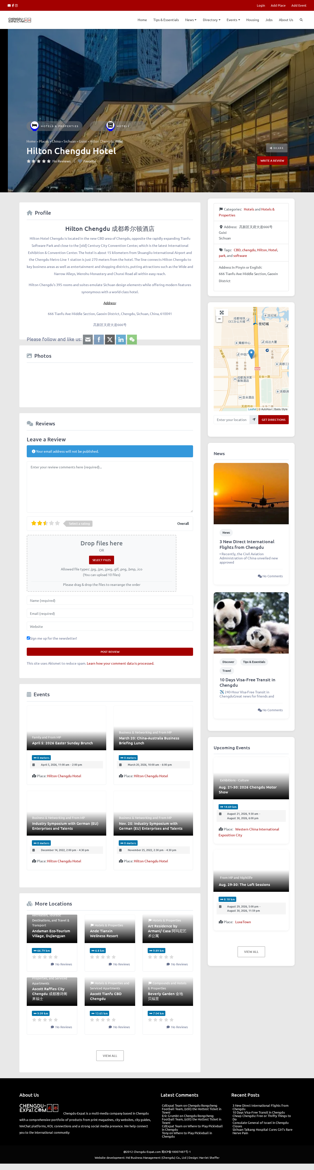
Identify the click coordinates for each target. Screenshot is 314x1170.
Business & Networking (135, 732)
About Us (286, 19)
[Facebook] (13, 5)
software (240, 255)
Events (232, 19)
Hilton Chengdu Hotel (64, 776)
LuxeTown (243, 922)
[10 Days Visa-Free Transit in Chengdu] (251, 622)
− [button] (219, 318)
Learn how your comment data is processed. (120, 663)
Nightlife (246, 877)
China (56, 141)
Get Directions (273, 420)
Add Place (278, 5)
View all (110, 1055)
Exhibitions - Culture (234, 780)
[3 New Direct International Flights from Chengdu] (251, 493)
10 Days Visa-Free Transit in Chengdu (247, 682)
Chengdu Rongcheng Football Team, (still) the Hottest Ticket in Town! (191, 1108)
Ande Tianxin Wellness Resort (104, 933)
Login (261, 5)
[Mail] (10, 5)
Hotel (272, 250)
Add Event (298, 5)
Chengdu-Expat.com (147, 1152)
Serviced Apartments (105, 988)
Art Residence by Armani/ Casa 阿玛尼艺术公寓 (167, 930)
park (222, 255)
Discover (228, 662)
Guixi (83, 141)
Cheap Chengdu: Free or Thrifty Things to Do (262, 1117)
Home (142, 19)
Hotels (123, 126)
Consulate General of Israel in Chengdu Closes (260, 1124)
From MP (54, 737)
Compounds (161, 983)
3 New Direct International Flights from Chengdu (247, 544)
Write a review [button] (272, 160)
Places (44, 141)
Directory (210, 19)
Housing (252, 19)
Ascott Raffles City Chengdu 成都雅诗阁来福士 (49, 993)
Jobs (269, 19)
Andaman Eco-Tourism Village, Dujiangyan (51, 933)
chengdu (249, 250)
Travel (226, 671)
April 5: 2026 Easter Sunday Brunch (62, 742)
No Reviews (61, 161)
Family (36, 737)
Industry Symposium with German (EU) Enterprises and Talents (65, 826)
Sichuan (70, 141)
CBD (237, 250)
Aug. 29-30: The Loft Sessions (244, 884)
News (189, 19)
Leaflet (252, 409)
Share (278, 148)
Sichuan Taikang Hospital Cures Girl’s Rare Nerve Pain (262, 1131)
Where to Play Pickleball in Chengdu (192, 1127)
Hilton (262, 250)
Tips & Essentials (166, 19)
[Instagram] (16, 5)
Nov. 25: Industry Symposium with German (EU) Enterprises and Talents (151, 826)
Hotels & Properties (60, 126)
